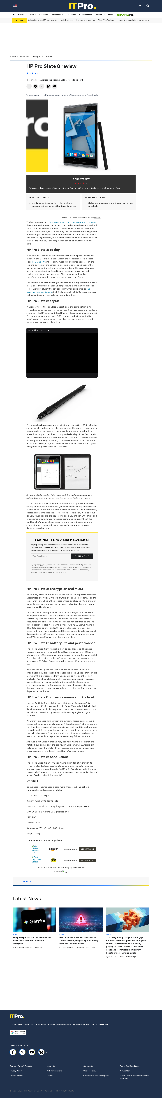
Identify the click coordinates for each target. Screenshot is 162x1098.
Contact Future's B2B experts (96, 1075)
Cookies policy (89, 1071)
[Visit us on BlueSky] (40, 1052)
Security (72, 15)
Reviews (97, 217)
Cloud (33, 15)
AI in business (67, 20)
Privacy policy (16, 1071)
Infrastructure (58, 15)
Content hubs (85, 15)
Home (13, 56)
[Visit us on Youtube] (32, 1052)
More (110, 15)
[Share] (29, 86)
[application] (62, 353)
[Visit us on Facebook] (13, 1052)
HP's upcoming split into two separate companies (71, 222)
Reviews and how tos (85, 20)
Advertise (100, 15)
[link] (36, 849)
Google (36, 56)
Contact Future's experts (21, 1066)
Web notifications (54, 1071)
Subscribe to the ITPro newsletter (43, 20)
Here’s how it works (91, 95)
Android (49, 56)
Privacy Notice (48, 567)
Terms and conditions (129, 1066)
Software (24, 56)
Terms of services (63, 565)
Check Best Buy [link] (87, 860)
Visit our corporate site (97, 1024)
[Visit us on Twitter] (22, 1052)
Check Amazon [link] (87, 849)
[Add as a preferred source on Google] (18, 1032)
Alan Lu (67, 217)
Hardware (43, 15)
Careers (50, 1075)
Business (22, 15)
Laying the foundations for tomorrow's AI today (139, 20)
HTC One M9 (38, 261)
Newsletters (125, 1071)
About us (51, 1066)
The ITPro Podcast (106, 20)
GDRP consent (16, 1075)
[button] (62, 848)
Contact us (88, 1066)
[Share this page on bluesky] (48, 86)
